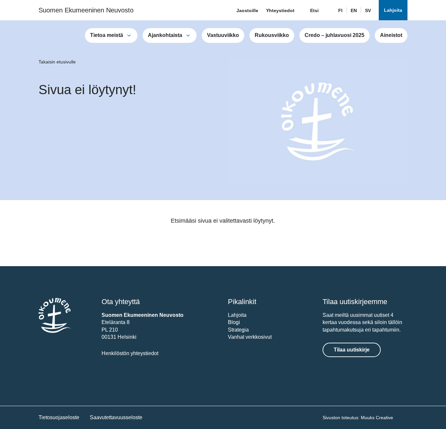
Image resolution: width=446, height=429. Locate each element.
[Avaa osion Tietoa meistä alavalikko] (129, 35)
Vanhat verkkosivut (250, 337)
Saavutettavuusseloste (116, 417)
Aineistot (391, 35)
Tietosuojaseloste (59, 417)
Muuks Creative (377, 417)
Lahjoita (393, 10)
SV (368, 10)
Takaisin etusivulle (57, 61)
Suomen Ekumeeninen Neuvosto (86, 10)
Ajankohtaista (165, 35)
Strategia (238, 330)
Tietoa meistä (106, 35)
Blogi (234, 322)
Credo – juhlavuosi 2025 (334, 35)
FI (340, 10)
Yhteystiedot (280, 10)
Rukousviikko (272, 35)
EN (354, 10)
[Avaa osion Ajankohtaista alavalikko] (188, 35)
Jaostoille (247, 10)
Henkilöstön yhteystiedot (130, 353)
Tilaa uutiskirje (352, 349)
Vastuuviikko (223, 35)
